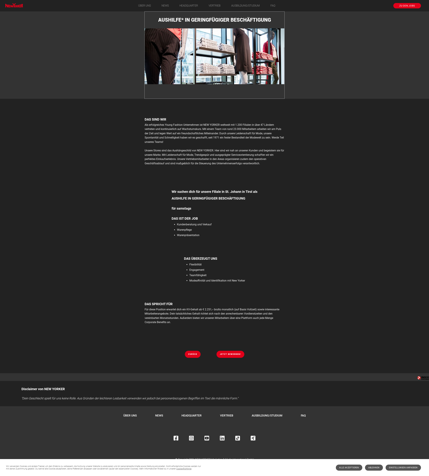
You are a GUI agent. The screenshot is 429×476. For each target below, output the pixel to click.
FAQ (272, 5)
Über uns (144, 5)
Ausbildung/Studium (245, 5)
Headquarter (188, 5)
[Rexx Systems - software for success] (423, 378)
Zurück (192, 354)
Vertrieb (215, 5)
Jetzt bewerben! (230, 354)
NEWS (165, 5)
